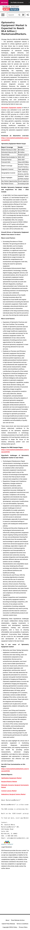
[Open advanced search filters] (23, 15)
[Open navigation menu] (2, 14)
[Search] (19, 15)
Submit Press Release (8, 924)
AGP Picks (4, 2)
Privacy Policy (23, 927)
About (7, 920)
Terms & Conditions (22, 924)
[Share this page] (27, 14)
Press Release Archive (17, 920)
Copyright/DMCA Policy (10, 927)
